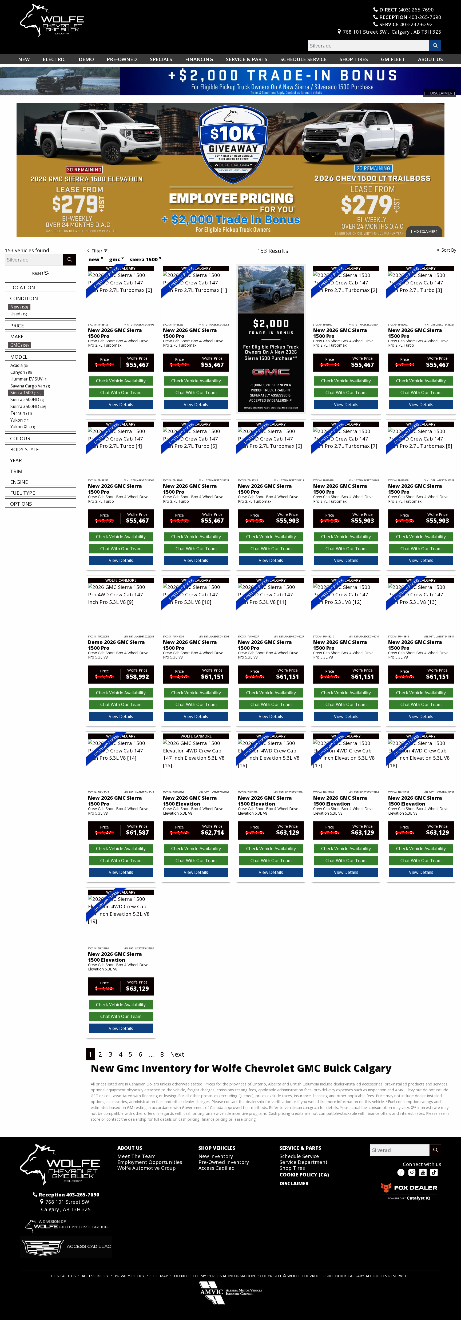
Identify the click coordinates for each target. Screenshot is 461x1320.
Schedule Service (299, 1156)
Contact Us (64, 1275)
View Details (121, 404)
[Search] (435, 45)
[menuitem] (42, 306)
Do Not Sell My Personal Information (215, 1275)
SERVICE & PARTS (300, 1148)
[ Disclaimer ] (424, 231)
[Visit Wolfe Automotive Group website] (66, 1223)
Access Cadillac (216, 1167)
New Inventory (215, 1156)
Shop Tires (292, 1167)
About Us (129, 1148)
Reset (38, 273)
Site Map (159, 1275)
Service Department (304, 1162)
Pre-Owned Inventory (223, 1162)
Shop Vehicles (216, 1148)
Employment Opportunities (149, 1162)
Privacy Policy (130, 1275)
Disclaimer (294, 1183)
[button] (24, 59)
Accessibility (96, 1275)
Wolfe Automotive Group (146, 1167)
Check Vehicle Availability (121, 381)
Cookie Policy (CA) (304, 1174)
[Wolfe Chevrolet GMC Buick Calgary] (52, 20)
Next (177, 1054)
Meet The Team (136, 1156)
